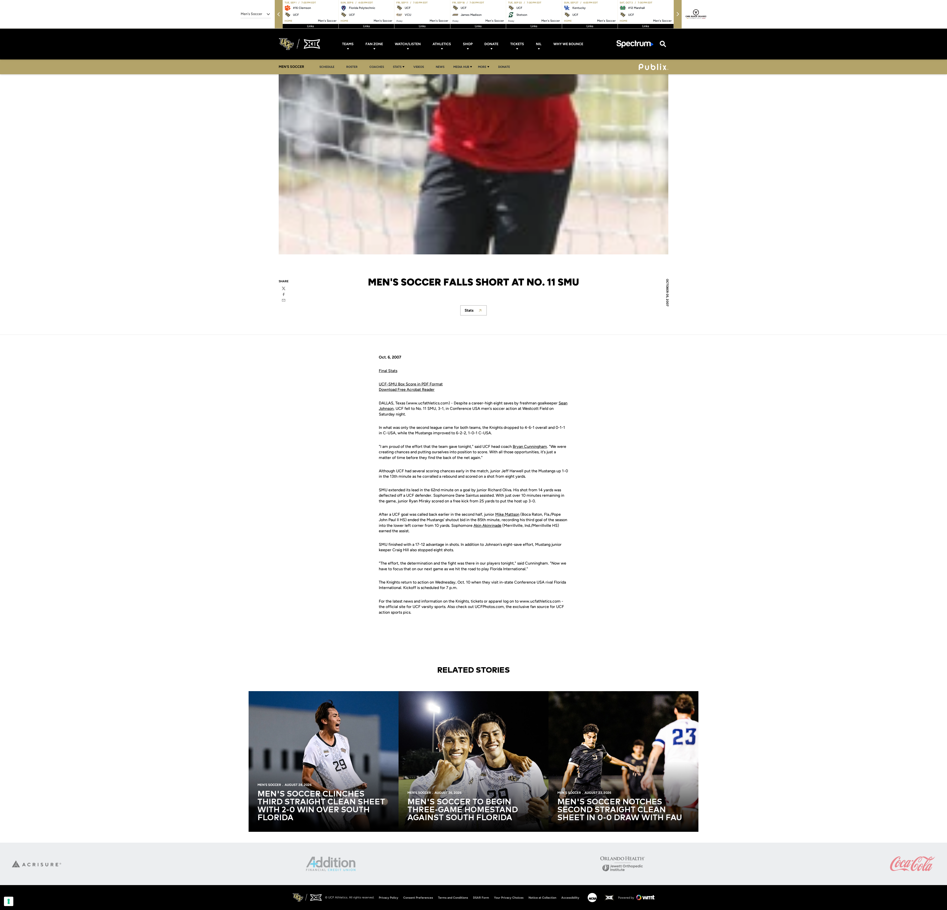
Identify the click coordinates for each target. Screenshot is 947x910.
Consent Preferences (418, 897)
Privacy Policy (388, 897)
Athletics (442, 44)
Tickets (517, 44)
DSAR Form (481, 897)
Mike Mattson (507, 514)
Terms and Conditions (453, 897)
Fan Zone (374, 44)
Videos (418, 67)
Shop (468, 44)
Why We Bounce (568, 44)
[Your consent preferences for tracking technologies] (8, 901)
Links (310, 26)
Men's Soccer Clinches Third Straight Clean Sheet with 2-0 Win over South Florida (321, 806)
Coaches (376, 67)
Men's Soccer (269, 785)
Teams (348, 44)
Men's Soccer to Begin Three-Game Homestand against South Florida (462, 810)
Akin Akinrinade (487, 525)
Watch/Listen (408, 44)
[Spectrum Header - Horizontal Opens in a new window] (635, 44)
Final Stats (388, 370)
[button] (279, 14)
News (440, 67)
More (482, 67)
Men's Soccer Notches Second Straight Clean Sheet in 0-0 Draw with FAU (619, 810)
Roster (352, 67)
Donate (491, 44)
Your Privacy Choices (509, 897)
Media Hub (461, 67)
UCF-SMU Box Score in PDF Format (411, 384)
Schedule (326, 67)
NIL (539, 44)
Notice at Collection (542, 897)
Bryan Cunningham (530, 446)
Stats (397, 67)
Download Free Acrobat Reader (407, 389)
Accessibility (570, 897)
